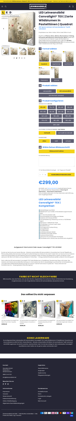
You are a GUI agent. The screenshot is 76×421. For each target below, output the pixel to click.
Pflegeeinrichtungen (44, 375)
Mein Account (42, 401)
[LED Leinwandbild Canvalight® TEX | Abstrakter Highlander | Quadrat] (65, 309)
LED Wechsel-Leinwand (56, 95)
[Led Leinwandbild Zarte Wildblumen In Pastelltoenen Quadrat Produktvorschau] (5, 51)
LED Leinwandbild (65, 91)
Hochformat (68, 64)
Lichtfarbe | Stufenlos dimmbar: (52, 129)
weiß (56, 141)
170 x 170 (44, 120)
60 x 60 (42, 107)
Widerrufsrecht (7, 396)
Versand (5, 394)
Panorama (44, 80)
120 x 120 (60, 112)
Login (39, 398)
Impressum (6, 391)
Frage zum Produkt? (65, 170)
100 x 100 (43, 112)
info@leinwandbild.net (9, 377)
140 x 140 (44, 116)
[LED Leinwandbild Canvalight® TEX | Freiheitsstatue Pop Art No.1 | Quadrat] (47, 309)
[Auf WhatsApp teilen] (22, 58)
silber (44, 141)
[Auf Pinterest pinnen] (19, 58)
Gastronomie (42, 373)
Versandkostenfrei (52, 188)
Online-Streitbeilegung (10, 401)
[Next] (35, 28)
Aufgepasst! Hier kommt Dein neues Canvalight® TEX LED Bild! (38, 247)
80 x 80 (60, 107)
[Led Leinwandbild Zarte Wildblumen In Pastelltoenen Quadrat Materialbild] (23, 51)
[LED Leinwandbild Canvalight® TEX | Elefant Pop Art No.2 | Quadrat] (10, 309)
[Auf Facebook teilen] (14, 58)
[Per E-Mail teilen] (24, 58)
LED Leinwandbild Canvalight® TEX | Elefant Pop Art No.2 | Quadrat (10, 321)
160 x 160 (68, 116)
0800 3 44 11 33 (7, 374)
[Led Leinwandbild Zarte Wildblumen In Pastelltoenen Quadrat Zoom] (31, 51)
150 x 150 (56, 116)
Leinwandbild (47, 91)
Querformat (56, 64)
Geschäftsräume (43, 368)
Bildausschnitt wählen (57, 151)
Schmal (56, 80)
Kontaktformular (43, 391)
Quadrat (44, 64)
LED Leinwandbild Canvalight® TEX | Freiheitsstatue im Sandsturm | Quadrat (28, 322)
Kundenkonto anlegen (44, 396)
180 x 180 (56, 120)
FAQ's (39, 394)
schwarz (68, 141)
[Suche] (5, 6)
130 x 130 (69, 112)
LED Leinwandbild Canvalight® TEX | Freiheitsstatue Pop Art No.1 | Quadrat (46, 322)
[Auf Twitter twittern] (16, 58)
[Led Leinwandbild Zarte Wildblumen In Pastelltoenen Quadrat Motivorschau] (14, 51)
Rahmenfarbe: (43, 137)
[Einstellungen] (69, 6)
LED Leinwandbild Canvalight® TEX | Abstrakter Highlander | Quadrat (65, 321)
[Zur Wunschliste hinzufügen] (59, 315)
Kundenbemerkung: (44, 155)
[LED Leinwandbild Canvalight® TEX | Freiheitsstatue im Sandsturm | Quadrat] (29, 309)
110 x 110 (52, 112)
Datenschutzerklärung (9, 398)
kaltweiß (47, 133)
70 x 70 (51, 107)
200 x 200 (56, 125)
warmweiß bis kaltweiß (65, 133)
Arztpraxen (41, 370)
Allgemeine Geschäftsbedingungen (13, 403)
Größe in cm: (45, 104)
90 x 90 (69, 107)
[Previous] (3, 28)
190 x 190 (68, 120)
